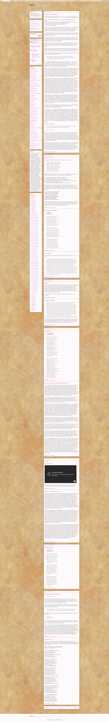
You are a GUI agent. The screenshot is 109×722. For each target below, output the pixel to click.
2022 (33, 202)
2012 (33, 298)
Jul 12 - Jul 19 (33, 251)
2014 (33, 294)
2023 (33, 200)
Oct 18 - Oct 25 (34, 229)
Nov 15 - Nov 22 (34, 223)
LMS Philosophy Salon (34, 107)
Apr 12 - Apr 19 (34, 271)
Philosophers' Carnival (34, 115)
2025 (33, 197)
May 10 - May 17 (34, 265)
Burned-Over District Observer (35, 80)
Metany (46, 283)
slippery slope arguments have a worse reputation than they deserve (66, 16)
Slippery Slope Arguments (51, 14)
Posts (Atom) (64, 710)
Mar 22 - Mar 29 (34, 276)
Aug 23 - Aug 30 (34, 242)
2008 (33, 304)
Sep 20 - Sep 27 (34, 235)
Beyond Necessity (33, 76)
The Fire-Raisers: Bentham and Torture (67, 322)
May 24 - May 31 (34, 262)
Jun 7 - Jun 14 (33, 259)
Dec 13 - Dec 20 (34, 217)
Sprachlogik (32, 131)
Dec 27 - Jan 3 (33, 214)
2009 (33, 302)
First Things (32, 97)
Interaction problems (35, 50)
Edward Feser (34, 60)
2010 (33, 301)
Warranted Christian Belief (36, 42)
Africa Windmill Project (34, 71)
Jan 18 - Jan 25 (34, 289)
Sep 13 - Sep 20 (34, 237)
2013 (33, 296)
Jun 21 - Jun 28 (34, 255)
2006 (33, 307)
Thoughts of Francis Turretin (35, 143)
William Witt (32, 147)
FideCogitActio (32, 95)
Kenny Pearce (32, 104)
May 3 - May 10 (34, 266)
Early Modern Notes (33, 88)
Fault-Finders (48, 331)
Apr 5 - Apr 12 (34, 272)
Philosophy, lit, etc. (33, 116)
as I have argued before (73, 61)
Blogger (61, 719)
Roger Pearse (32, 122)
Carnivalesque (32, 81)
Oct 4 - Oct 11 (33, 232)
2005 (33, 308)
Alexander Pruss (33, 72)
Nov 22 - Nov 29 (34, 221)
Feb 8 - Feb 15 (33, 285)
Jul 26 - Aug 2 (33, 248)
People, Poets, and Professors (35, 25)
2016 (33, 211)
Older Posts (76, 707)
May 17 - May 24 (34, 263)
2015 (33, 212)
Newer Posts (47, 707)
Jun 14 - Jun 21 (34, 257)
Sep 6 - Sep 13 (33, 238)
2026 (33, 195)
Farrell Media (32, 91)
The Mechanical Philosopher (35, 140)
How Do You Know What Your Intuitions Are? (56, 383)
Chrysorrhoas (48, 253)
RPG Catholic (32, 124)
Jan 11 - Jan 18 (34, 291)
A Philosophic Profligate (34, 23)
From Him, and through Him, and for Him (35, 29)
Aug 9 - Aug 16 (34, 245)
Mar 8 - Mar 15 (34, 279)
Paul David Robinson (33, 113)
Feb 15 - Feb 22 (34, 283)
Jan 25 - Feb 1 (33, 288)
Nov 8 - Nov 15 (34, 225)
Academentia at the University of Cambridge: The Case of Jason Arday (36, 56)
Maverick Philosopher (35, 54)
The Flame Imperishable (34, 136)
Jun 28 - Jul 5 (33, 254)
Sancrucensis (32, 125)
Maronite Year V (49, 639)
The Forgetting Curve (33, 138)
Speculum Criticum (33, 129)
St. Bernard (32, 21)
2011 (33, 299)
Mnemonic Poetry (49, 158)
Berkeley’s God (34, 61)
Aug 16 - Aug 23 (34, 243)
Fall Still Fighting (49, 547)
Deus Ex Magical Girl (34, 83)
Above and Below (33, 26)
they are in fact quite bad (61, 17)
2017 (33, 209)
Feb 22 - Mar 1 (34, 282)
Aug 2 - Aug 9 (33, 246)
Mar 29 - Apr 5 (34, 274)
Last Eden (32, 106)
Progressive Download (34, 118)
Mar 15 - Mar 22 (34, 277)
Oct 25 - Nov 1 (34, 228)
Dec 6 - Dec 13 (34, 218)
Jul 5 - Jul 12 (33, 252)
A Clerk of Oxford (33, 69)
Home (62, 707)
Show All (40, 63)
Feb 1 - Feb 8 (33, 286)
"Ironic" (47, 461)
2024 (33, 199)
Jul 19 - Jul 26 (33, 249)
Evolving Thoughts (33, 89)
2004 (33, 310)
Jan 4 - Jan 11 (33, 293)
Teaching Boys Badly (33, 133)
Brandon (33, 12)
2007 (33, 305)
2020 (33, 205)
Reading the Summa (33, 120)
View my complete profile (34, 17)
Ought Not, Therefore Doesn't (52, 491)
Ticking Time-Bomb (50, 300)
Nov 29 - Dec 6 (34, 220)
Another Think (34, 41)
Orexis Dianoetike (33, 111)
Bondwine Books (33, 78)
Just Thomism (34, 50)
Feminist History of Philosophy (35, 93)
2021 (33, 203)
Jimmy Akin (32, 102)
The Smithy (32, 142)
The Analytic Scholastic (34, 134)
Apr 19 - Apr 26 (34, 269)
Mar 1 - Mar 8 (33, 280)
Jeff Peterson (32, 100)
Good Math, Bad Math (34, 98)
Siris (32, 5)
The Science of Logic (59, 173)
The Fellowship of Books (51, 210)
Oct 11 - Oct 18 (34, 231)
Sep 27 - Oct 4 (33, 234)
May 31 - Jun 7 (34, 260)
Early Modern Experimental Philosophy (35, 86)
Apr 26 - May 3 (34, 268)
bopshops (53, 719)
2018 (33, 208)
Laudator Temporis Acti (36, 46)
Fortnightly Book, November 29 (53, 594)
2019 (33, 206)
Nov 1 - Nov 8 (33, 226)
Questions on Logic (67, 160)
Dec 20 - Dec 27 (34, 215)
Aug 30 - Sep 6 (34, 240)
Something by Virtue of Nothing (35, 127)
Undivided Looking (33, 145)
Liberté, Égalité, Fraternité (36, 46)
